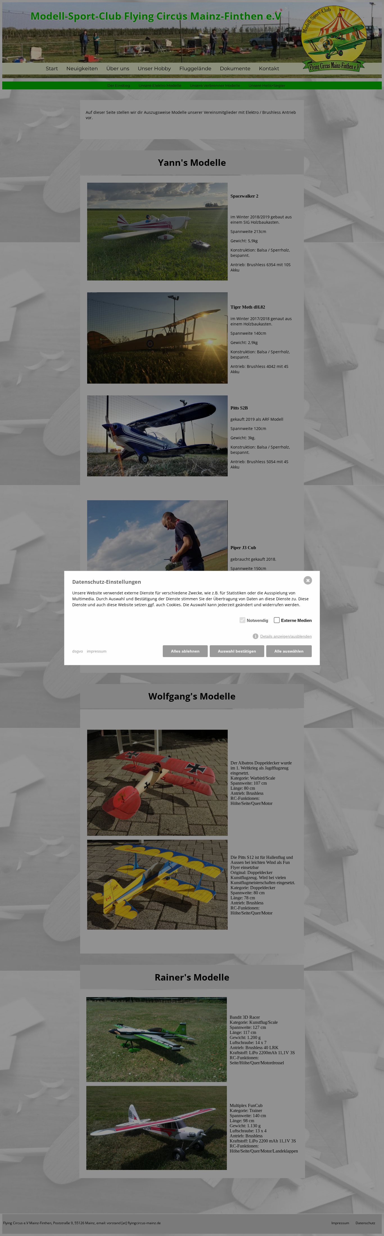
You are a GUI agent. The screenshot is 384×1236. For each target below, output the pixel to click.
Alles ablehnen (185, 651)
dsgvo (77, 651)
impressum (97, 651)
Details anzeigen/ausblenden (286, 636)
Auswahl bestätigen (237, 651)
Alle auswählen (289, 651)
